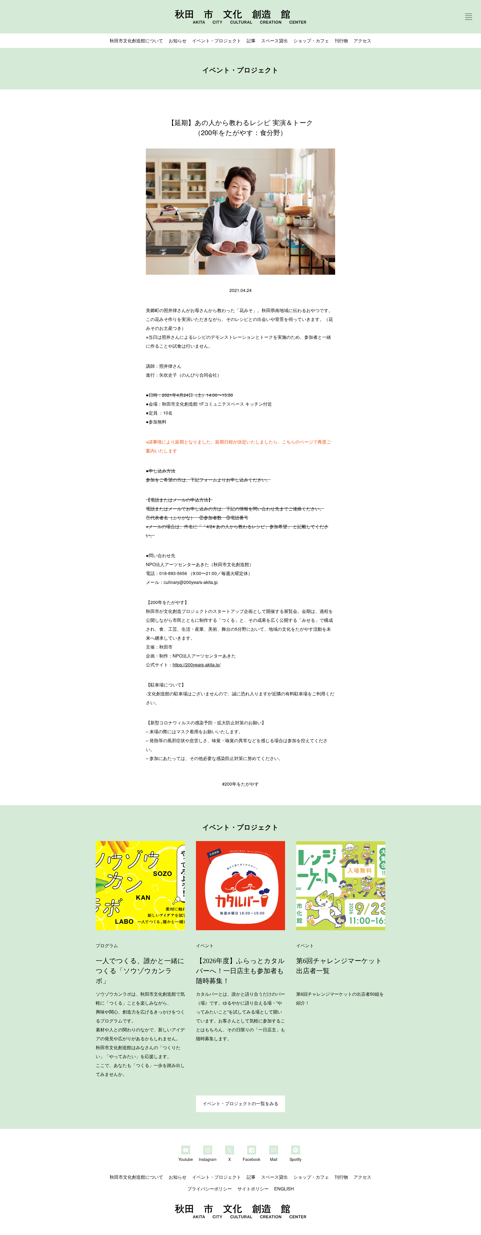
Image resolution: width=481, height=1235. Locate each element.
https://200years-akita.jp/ (196, 664)
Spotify (295, 1158)
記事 (251, 40)
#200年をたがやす (240, 784)
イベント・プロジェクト (216, 40)
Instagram (208, 1158)
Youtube (185, 1158)
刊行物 (341, 40)
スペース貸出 (274, 40)
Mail (273, 1158)
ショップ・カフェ (311, 40)
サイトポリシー (253, 1188)
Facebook (251, 1158)
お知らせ (177, 40)
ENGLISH (284, 1188)
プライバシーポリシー (209, 1188)
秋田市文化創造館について (136, 40)
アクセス (362, 40)
